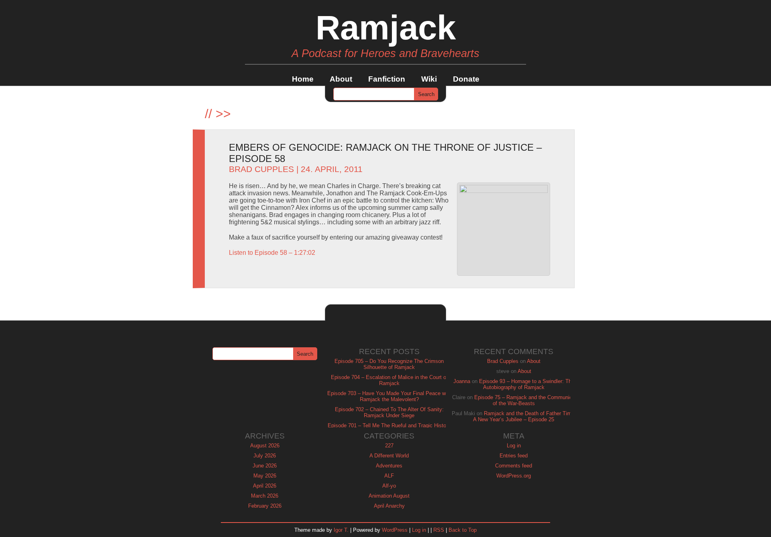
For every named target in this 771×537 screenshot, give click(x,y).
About (341, 79)
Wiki (429, 79)
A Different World (389, 456)
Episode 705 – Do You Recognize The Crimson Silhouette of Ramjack (389, 364)
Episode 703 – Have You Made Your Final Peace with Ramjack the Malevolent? (389, 396)
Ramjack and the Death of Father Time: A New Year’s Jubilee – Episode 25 (524, 416)
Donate (466, 79)
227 (389, 446)
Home (303, 79)
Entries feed (514, 456)
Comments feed (513, 466)
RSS (438, 530)
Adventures (389, 466)
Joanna (461, 381)
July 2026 (264, 456)
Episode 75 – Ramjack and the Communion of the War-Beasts (524, 400)
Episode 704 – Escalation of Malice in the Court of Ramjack (389, 380)
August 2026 (264, 446)
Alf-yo (389, 486)
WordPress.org (513, 476)
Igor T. (341, 530)
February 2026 (264, 506)
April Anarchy (389, 506)
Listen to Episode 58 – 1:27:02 (272, 252)
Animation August (389, 496)
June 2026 (265, 466)
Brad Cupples (261, 169)
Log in (514, 446)
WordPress (395, 530)
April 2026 (264, 486)
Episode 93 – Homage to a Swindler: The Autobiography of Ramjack (526, 384)
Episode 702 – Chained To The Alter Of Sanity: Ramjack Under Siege (389, 412)
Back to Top (463, 530)
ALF (389, 476)
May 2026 (264, 476)
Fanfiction (386, 79)
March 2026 (264, 496)
